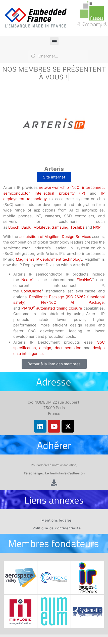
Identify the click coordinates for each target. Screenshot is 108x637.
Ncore (26, 279)
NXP (96, 227)
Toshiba (77, 227)
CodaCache (31, 291)
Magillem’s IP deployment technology (49, 259)
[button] (54, 41)
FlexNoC (84, 279)
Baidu (26, 227)
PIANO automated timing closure (51, 308)
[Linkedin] (40, 426)
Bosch (13, 227)
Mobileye (41, 227)
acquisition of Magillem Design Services (55, 236)
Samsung (60, 227)
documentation (68, 347)
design (45, 347)
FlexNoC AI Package (72, 302)
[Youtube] (54, 426)
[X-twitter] (68, 426)
